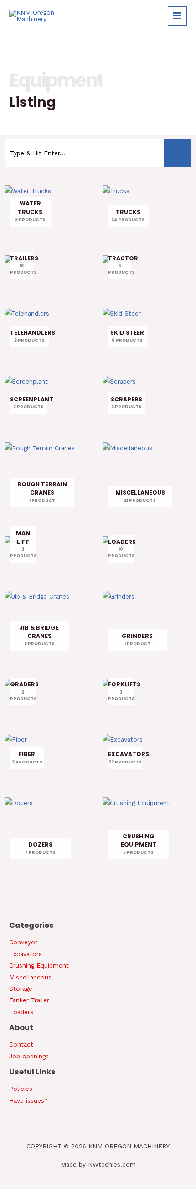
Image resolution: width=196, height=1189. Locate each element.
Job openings (29, 1056)
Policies (20, 1088)
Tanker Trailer (29, 1000)
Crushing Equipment (39, 965)
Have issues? (28, 1100)
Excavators (25, 954)
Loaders (21, 1011)
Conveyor (23, 942)
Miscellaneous (30, 977)
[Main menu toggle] (177, 16)
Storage (20, 988)
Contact (21, 1044)
